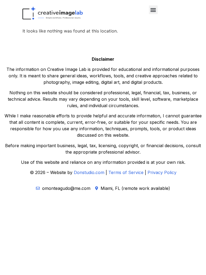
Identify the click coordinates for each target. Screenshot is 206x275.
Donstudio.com (89, 172)
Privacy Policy (162, 172)
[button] (153, 9)
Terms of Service (126, 172)
